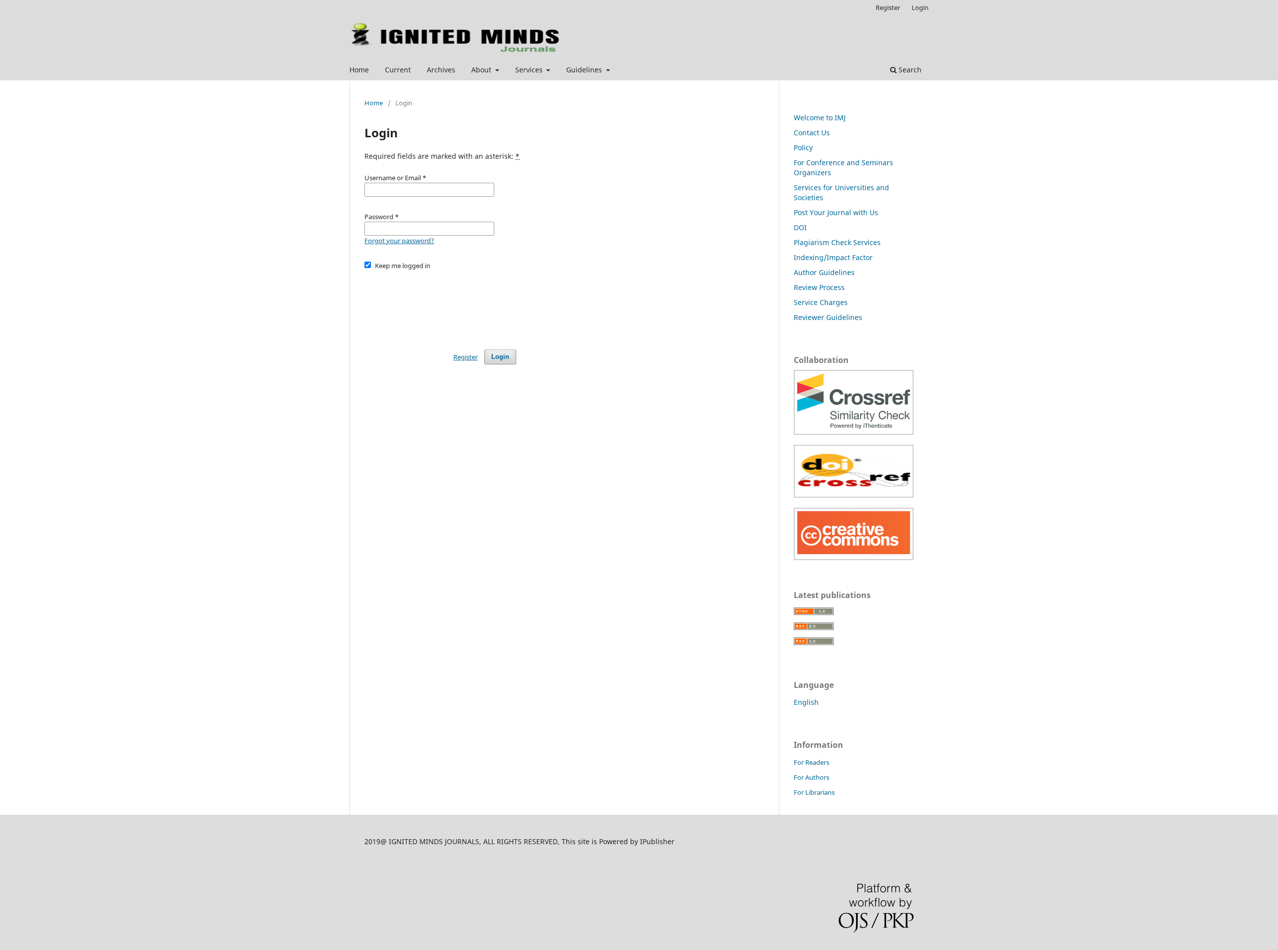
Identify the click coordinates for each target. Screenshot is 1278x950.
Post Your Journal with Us (836, 212)
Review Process (819, 287)
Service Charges (821, 302)
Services (530, 69)
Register (888, 7)
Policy (803, 147)
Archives (441, 69)
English (806, 702)
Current (398, 69)
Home (359, 69)
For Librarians (814, 792)
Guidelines (585, 69)
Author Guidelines (824, 272)
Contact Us (812, 132)
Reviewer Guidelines (828, 317)
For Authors (811, 777)
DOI (800, 227)
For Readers (811, 762)
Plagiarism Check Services (837, 242)
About (482, 69)
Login (920, 7)
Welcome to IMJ (820, 117)
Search (909, 69)
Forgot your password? (399, 240)
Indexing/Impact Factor (833, 257)
